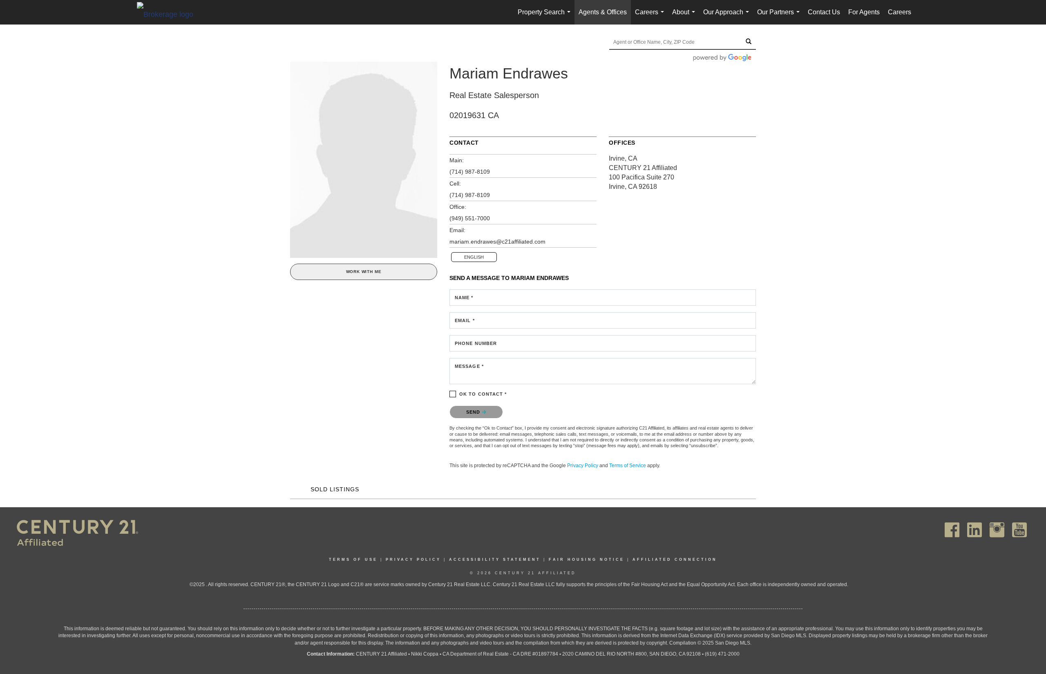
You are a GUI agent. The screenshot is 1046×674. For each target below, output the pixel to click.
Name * (464, 297)
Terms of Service (627, 465)
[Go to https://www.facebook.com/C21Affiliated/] (952, 529)
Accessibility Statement (495, 560)
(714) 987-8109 (469, 171)
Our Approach (727, 17)
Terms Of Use (353, 560)
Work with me (364, 271)
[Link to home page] (169, 14)
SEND (474, 412)
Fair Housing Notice (586, 560)
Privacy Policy (582, 465)
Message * (469, 366)
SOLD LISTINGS (335, 489)
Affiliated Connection (675, 560)
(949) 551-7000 (469, 218)
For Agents (864, 12)
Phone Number (476, 343)
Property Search (546, 17)
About (685, 17)
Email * (465, 320)
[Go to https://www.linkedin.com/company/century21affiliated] (974, 529)
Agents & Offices (603, 12)
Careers (651, 17)
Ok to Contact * (483, 394)
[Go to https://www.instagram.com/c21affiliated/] (997, 529)
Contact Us (824, 12)
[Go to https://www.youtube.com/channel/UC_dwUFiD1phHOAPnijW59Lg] (1019, 529)
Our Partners (780, 17)
